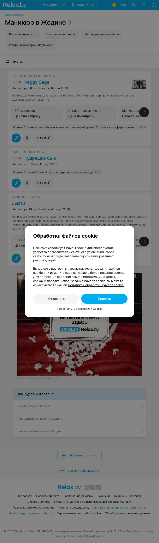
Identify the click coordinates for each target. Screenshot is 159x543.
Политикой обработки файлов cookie (96, 285)
